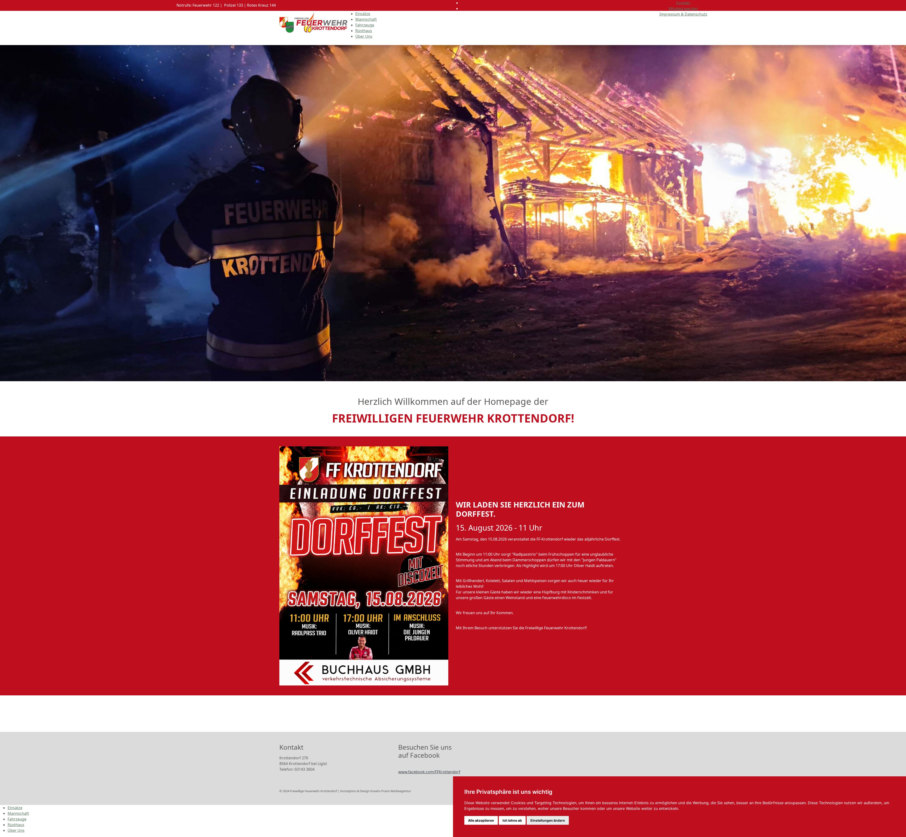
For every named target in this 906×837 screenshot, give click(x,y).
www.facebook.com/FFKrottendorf (429, 771)
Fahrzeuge (364, 25)
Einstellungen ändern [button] (547, 820)
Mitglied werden (683, 8)
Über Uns (363, 36)
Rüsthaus (363, 30)
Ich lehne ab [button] (512, 820)
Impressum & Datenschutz (683, 14)
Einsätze (362, 13)
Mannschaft (366, 19)
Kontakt (683, 2)
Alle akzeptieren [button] (481, 820)
